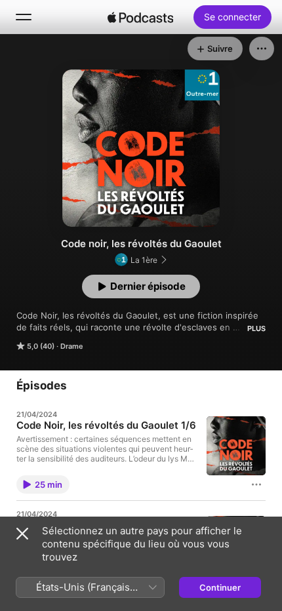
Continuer (220, 587)
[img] (140, 17)
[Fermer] (22, 534)
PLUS (256, 328)
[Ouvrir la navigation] (23, 17)
